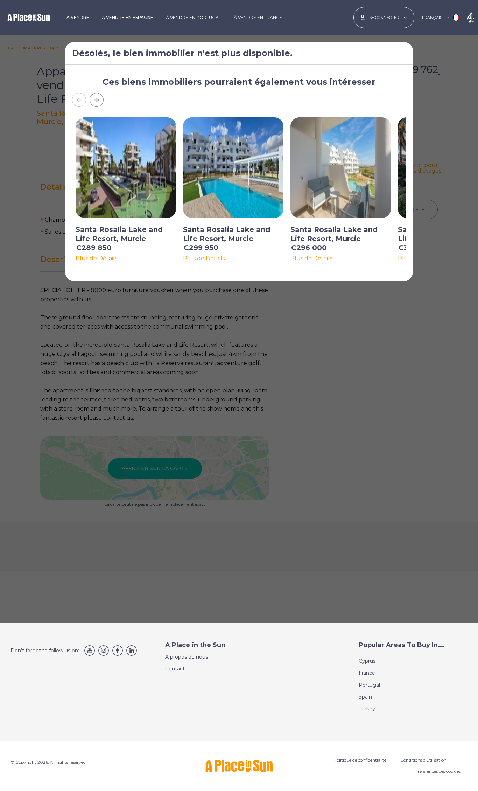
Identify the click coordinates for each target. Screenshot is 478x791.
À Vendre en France (258, 17)
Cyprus (367, 661)
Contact (175, 669)
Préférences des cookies (438, 771)
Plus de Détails (96, 258)
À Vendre (77, 17)
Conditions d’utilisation (423, 760)
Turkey (367, 709)
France (367, 673)
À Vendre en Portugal (193, 17)
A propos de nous (186, 657)
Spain (365, 697)
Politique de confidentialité (359, 760)
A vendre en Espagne (127, 17)
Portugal (369, 685)
